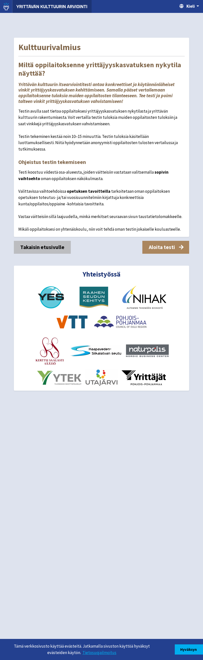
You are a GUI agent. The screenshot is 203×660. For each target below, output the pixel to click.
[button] (165, 247)
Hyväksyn (189, 649)
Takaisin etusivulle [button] (42, 247)
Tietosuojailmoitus (99, 652)
